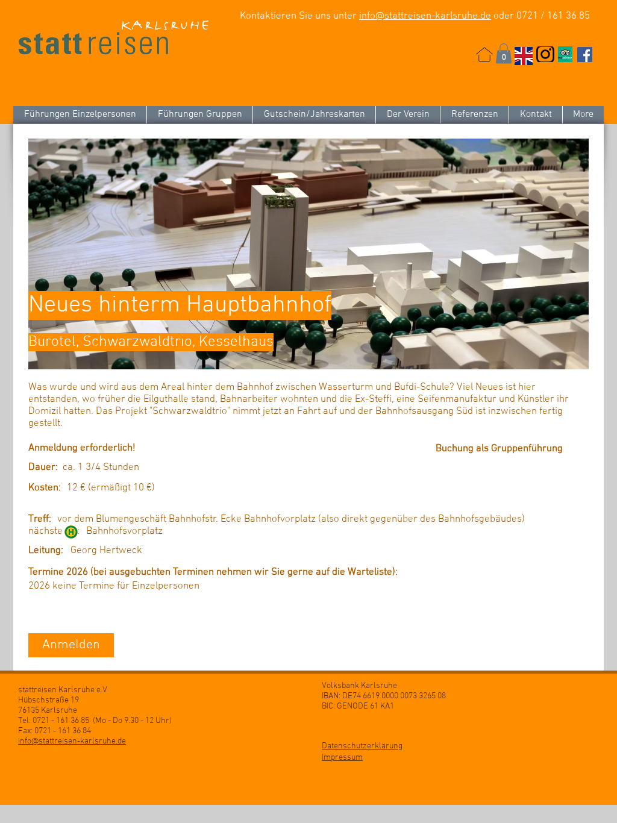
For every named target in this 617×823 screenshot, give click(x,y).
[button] (503, 53)
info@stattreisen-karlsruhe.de (425, 16)
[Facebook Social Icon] (584, 54)
